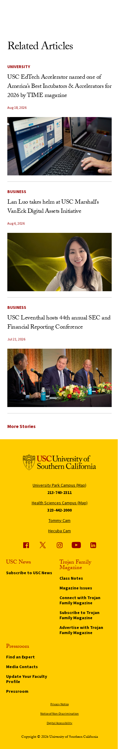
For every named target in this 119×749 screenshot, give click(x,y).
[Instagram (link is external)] (59, 545)
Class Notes (71, 578)
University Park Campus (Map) (59, 485)
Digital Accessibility (59, 723)
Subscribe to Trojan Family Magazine (79, 615)
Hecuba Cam (59, 530)
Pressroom (17, 691)
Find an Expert (20, 657)
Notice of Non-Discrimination (59, 714)
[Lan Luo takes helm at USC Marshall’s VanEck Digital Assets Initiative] (59, 262)
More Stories (21, 426)
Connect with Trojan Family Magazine (80, 600)
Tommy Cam (59, 520)
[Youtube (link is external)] (76, 545)
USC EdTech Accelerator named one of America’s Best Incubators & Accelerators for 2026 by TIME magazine (59, 87)
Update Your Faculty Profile (26, 679)
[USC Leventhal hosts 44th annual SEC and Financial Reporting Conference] (59, 378)
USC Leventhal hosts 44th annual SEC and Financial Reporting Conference (58, 323)
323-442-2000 (59, 510)
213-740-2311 (59, 492)
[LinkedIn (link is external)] (93, 545)
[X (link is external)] (42, 545)
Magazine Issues (76, 588)
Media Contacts (22, 666)
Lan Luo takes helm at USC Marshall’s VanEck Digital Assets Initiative (53, 207)
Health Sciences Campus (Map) (60, 503)
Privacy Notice (59, 704)
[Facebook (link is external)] (26, 545)
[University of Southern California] (59, 463)
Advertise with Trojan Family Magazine (81, 630)
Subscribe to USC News (29, 572)
